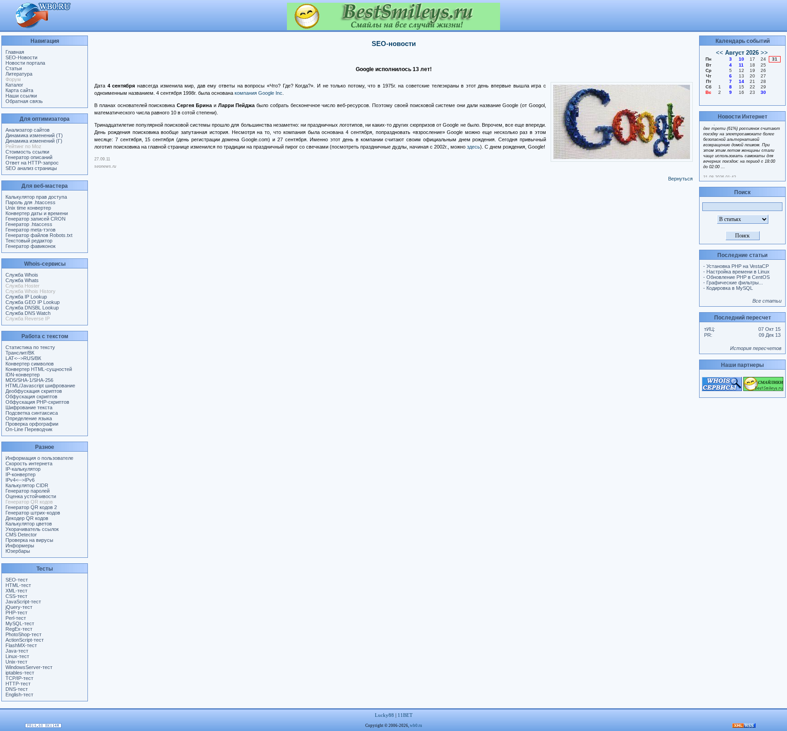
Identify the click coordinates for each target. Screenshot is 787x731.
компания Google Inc (258, 93)
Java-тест (16, 651)
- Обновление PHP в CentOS (736, 277)
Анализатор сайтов (27, 130)
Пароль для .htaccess (30, 202)
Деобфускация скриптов (33, 391)
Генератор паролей (27, 491)
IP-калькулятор (23, 469)
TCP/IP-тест (19, 678)
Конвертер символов (29, 363)
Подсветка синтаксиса (31, 413)
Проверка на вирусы (29, 540)
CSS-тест (16, 596)
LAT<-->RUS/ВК (23, 358)
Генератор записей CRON (35, 218)
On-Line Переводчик (28, 429)
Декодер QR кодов (26, 518)
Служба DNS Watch (28, 313)
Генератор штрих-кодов (32, 512)
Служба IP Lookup (26, 296)
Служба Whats (22, 280)
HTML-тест (18, 585)
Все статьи (767, 301)
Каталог (14, 85)
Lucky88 (384, 715)
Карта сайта (19, 90)
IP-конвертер (20, 474)
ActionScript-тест (24, 640)
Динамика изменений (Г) (33, 141)
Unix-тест (16, 661)
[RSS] (744, 726)
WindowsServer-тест (28, 667)
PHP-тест (16, 612)
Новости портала (25, 63)
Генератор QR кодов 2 (31, 507)
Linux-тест (17, 656)
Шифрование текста (28, 407)
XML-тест (16, 590)
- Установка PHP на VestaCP (736, 266)
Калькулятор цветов (28, 523)
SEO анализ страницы (31, 168)
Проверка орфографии (31, 424)
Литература (18, 74)
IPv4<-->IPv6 (20, 480)
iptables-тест (19, 672)
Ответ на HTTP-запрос (32, 162)
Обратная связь (24, 101)
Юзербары (17, 551)
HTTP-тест (18, 683)
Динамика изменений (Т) (34, 135)
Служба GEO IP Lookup (32, 302)
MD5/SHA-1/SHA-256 (29, 380)
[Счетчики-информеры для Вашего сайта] (43, 726)
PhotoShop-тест (23, 634)
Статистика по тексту (30, 347)
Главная (14, 52)
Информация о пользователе (39, 458)
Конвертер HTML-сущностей (38, 369)
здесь (473, 146)
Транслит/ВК (19, 352)
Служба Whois (21, 275)
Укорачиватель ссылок (32, 529)
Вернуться (680, 178)
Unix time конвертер (28, 208)
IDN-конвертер (22, 374)
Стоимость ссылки (27, 151)
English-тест (19, 694)
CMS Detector (21, 534)
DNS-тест (16, 689)
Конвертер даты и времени (36, 213)
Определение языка (28, 418)
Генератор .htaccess (28, 224)
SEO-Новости (21, 57)
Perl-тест (15, 618)
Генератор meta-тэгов (30, 229)
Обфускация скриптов (31, 396)
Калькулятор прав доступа (36, 197)
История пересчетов (756, 348)
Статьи (13, 68)
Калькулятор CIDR (26, 485)
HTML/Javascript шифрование (40, 385)
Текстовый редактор (28, 240)
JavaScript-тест (23, 601)
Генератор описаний (28, 157)
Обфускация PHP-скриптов (37, 402)
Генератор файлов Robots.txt (38, 235)
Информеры (19, 545)
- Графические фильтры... (733, 282)
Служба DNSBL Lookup (32, 307)
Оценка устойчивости (30, 496)
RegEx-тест (18, 629)
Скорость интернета (28, 463)
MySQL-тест (19, 623)
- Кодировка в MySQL (728, 288)
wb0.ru (416, 725)
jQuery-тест (18, 607)
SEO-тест (16, 579)
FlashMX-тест (21, 645)
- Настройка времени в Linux (736, 271)
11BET (405, 715)
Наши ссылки (21, 95)
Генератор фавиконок (30, 246)
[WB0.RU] (43, 27)
